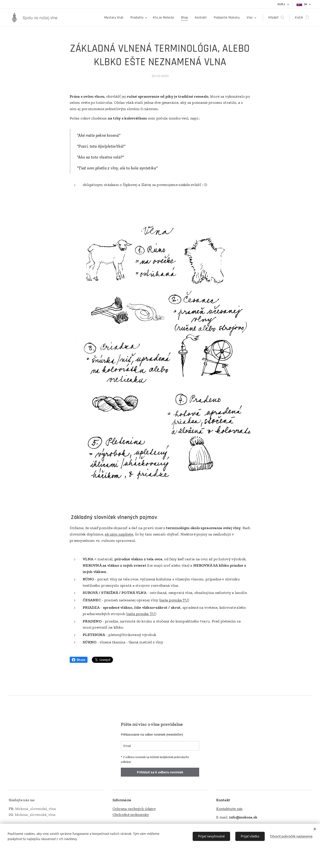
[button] (276, 17)
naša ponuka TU (174, 600)
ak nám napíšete (119, 534)
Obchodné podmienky (131, 814)
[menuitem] (115, 17)
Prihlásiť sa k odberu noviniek (160, 772)
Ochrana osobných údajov (134, 808)
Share (81, 659)
